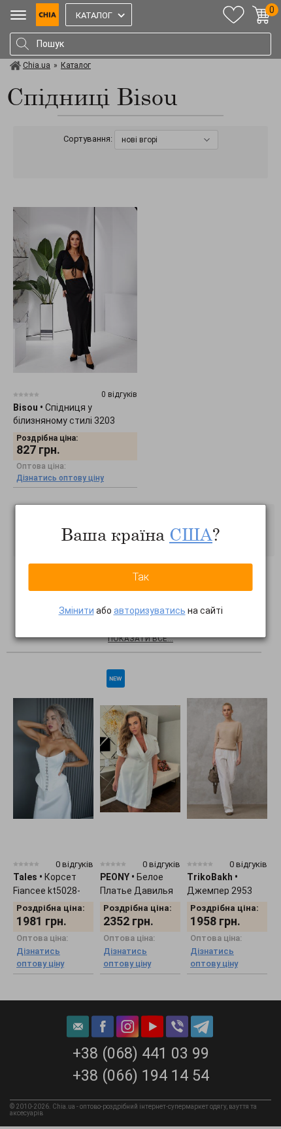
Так (141, 577)
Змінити (76, 610)
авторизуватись (150, 610)
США (190, 534)
